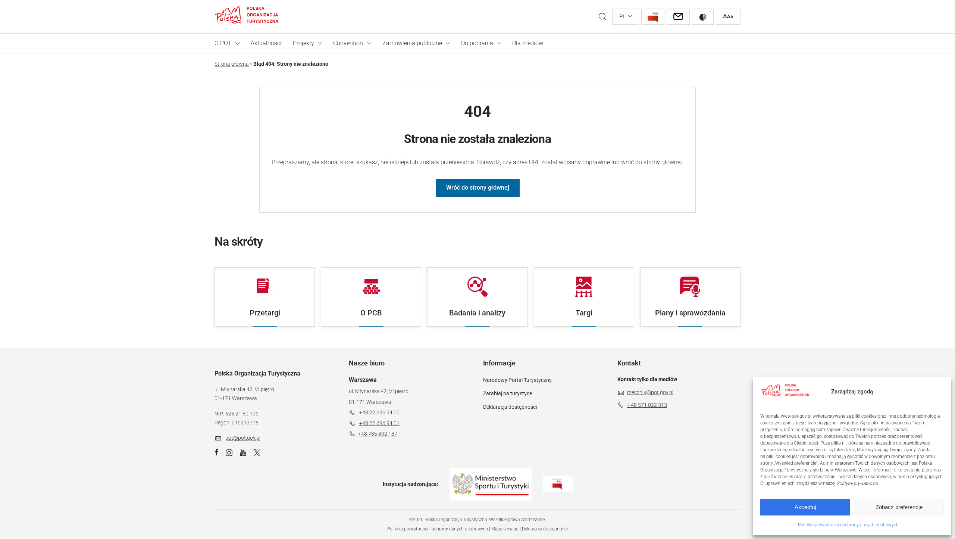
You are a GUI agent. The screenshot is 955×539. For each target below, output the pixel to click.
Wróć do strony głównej (477, 187)
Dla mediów (527, 43)
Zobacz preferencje (899, 507)
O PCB (371, 312)
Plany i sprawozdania (690, 312)
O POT (223, 43)
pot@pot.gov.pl (242, 438)
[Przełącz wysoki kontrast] (703, 17)
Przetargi (265, 312)
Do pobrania (477, 43)
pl (622, 16)
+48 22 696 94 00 (379, 412)
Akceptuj (805, 507)
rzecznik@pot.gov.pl (650, 392)
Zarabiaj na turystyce (507, 393)
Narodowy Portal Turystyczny (517, 380)
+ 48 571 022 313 (647, 405)
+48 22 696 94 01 (379, 423)
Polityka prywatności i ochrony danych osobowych (848, 524)
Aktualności (266, 43)
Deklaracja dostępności (510, 407)
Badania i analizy (477, 312)
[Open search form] (602, 16)
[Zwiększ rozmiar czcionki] (728, 17)
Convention (348, 43)
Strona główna (232, 64)
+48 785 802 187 (377, 434)
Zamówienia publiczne (412, 43)
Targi (584, 312)
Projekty (303, 43)
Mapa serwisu (505, 529)
